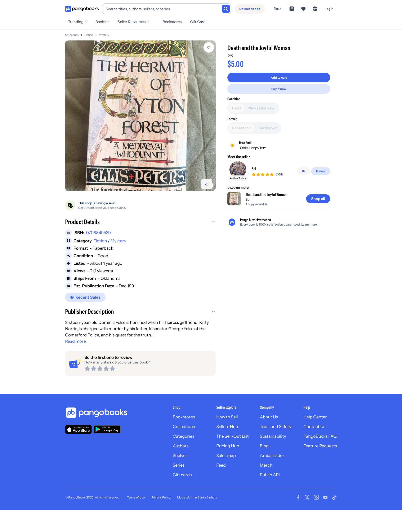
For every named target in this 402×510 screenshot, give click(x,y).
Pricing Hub (227, 445)
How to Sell (227, 416)
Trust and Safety (275, 426)
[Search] (226, 9)
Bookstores (172, 21)
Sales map (226, 455)
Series (178, 465)
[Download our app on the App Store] (78, 429)
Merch (266, 465)
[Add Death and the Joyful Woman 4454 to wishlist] (209, 47)
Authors (180, 445)
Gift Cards (198, 21)
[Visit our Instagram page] (316, 497)
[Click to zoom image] (140, 115)
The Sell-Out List (232, 436)
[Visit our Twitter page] (307, 497)
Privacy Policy (160, 497)
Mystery (104, 34)
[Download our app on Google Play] (107, 429)
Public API (270, 474)
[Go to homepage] (82, 9)
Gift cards (182, 474)
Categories (72, 34)
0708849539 (98, 232)
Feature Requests (320, 445)
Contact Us (314, 426)
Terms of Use (136, 497)
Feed (221, 465)
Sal (254, 168)
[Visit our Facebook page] (298, 497)
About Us (269, 416)
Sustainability (273, 436)
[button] (140, 222)
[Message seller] (303, 171)
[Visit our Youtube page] (325, 497)
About (277, 8)
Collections (184, 426)
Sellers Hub (227, 426)
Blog (264, 445)
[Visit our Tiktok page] (334, 497)
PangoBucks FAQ (320, 436)
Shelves (180, 455)
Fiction (88, 34)
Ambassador (272, 455)
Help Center (315, 416)
